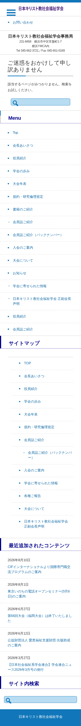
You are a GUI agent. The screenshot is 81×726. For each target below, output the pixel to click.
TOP (27, 363)
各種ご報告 (32, 496)
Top (15, 132)
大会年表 (19, 184)
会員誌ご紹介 (23, 222)
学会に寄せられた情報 (30, 286)
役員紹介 (19, 158)
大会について (23, 260)
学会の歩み (21, 171)
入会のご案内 (23, 247)
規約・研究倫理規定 (28, 196)
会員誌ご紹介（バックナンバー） (38, 235)
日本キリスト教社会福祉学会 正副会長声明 (42, 301)
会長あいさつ (23, 145)
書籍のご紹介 (23, 209)
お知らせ (19, 273)
